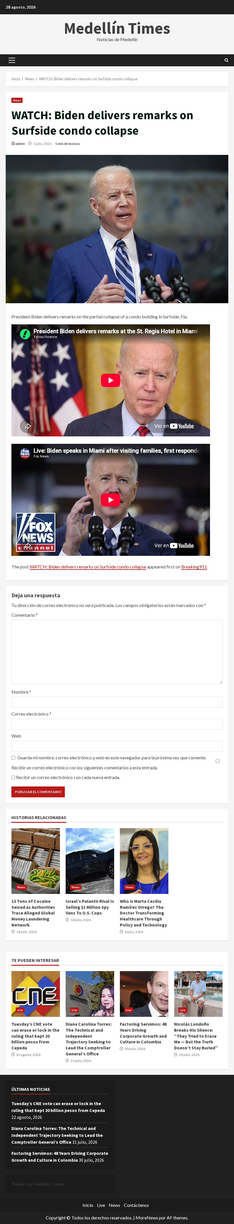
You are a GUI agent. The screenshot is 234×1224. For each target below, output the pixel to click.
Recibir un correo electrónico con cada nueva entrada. (68, 777)
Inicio (87, 1205)
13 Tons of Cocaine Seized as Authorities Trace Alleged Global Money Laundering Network (35, 861)
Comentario (24, 615)
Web (16, 735)
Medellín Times (117, 28)
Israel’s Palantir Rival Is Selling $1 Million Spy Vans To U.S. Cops (90, 861)
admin (20, 143)
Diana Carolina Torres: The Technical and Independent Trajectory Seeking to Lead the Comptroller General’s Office (90, 994)
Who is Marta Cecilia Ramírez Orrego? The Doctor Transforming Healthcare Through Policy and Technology (144, 861)
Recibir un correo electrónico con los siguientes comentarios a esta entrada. (84, 767)
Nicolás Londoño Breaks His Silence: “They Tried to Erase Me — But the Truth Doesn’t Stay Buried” (198, 994)
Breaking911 (194, 566)
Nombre (21, 691)
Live (20, 1010)
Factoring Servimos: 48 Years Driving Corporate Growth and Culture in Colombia (144, 994)
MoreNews (147, 1217)
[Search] (226, 60)
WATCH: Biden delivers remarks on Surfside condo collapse (88, 566)
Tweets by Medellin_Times (37, 1184)
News (17, 100)
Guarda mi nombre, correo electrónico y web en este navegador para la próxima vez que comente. (111, 757)
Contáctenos (136, 1205)
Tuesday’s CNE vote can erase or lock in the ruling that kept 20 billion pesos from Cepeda (35, 994)
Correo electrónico (31, 713)
